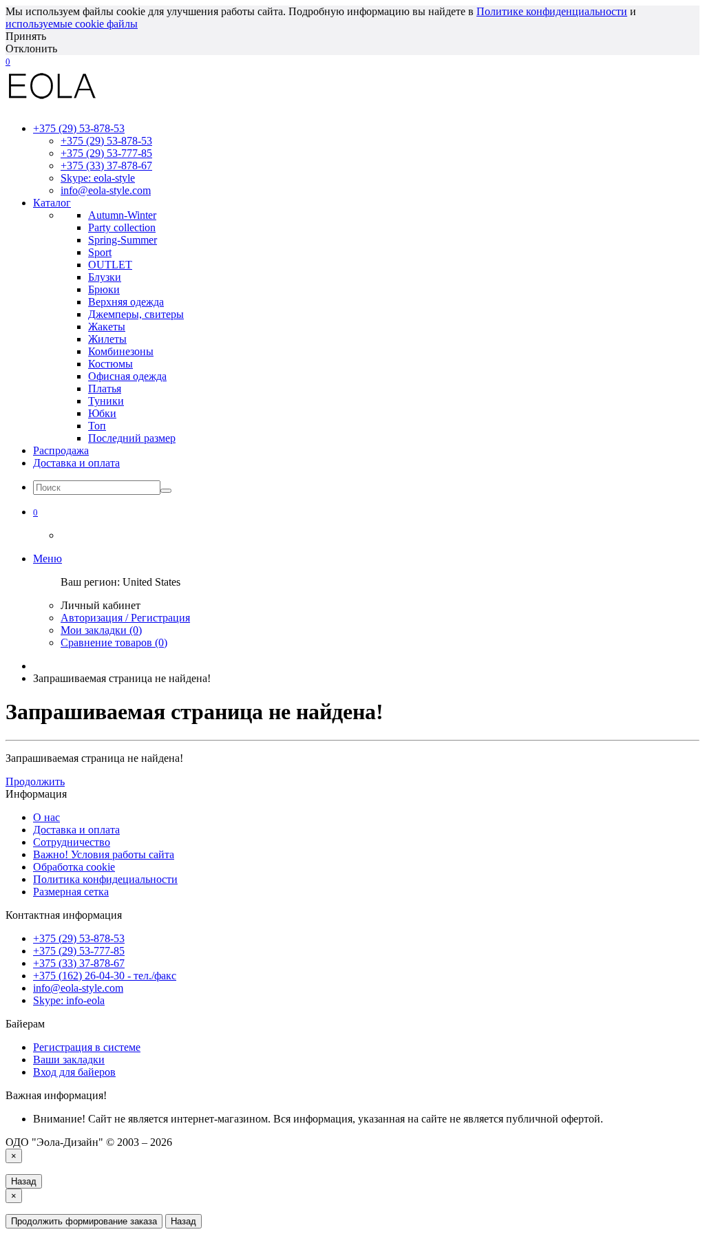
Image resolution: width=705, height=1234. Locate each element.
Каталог (52, 203)
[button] (35, 512)
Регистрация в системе (86, 1047)
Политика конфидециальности (105, 879)
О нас (46, 817)
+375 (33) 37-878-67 (106, 165)
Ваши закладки (69, 1059)
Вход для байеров (74, 1072)
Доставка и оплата (76, 463)
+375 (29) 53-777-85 (106, 153)
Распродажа (61, 450)
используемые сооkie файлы (72, 24)
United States (151, 582)
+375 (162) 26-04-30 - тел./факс (104, 975)
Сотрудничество (71, 842)
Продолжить (35, 781)
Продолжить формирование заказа (84, 1221)
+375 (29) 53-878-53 (106, 141)
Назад (23, 1181)
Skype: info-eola (69, 1000)
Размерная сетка (71, 891)
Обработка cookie (74, 867)
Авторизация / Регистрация (125, 618)
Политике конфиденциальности (551, 11)
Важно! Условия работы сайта (103, 854)
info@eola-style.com (106, 190)
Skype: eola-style (98, 178)
